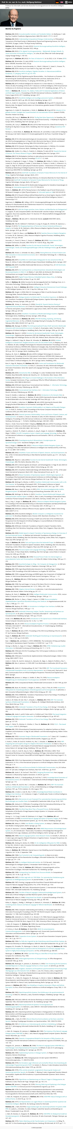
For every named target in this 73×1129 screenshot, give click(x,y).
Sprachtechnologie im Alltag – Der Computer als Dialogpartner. (38, 564)
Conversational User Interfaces (28, 390)
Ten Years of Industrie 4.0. (37, 58)
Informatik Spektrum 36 (46, 192)
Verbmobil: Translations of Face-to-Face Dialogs (33, 719)
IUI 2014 (38, 158)
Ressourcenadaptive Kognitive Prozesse (37, 624)
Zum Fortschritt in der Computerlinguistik (32, 855)
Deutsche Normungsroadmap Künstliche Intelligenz (49, 46)
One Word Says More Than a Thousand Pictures (33, 809)
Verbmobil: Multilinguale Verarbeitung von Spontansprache (44, 636)
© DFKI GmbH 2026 (37, 1127)
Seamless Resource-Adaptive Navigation (53, 233)
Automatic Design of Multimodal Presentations (33, 736)
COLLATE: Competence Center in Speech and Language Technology (36, 433)
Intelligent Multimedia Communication (45, 594)
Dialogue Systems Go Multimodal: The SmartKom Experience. (38, 297)
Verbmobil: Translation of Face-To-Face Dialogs (33, 707)
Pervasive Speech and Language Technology (32, 550)
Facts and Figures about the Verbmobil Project (39, 542)
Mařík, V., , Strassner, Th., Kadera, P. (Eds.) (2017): (25, 91)
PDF (64, 58)
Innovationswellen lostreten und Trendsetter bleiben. (35, 34)
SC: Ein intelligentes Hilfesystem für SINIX (47, 843)
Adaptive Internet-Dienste (27, 589)
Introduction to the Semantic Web (51, 395)
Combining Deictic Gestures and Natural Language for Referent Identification (29, 905)
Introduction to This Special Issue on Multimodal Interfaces (48, 618)
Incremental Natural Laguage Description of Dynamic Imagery (39, 818)
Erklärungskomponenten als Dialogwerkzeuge (33, 958)
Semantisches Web (25, 373)
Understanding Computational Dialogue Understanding (36, 39)
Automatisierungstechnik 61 (22, 187)
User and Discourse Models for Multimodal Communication (37, 767)
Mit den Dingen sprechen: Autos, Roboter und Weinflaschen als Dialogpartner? (43, 209)
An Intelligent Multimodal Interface (29, 862)
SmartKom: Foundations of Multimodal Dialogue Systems (39, 314)
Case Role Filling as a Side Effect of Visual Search (43, 953)
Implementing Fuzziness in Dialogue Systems (33, 1053)
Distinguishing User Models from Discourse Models (35, 872)
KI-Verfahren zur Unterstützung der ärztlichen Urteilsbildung (37, 1024)
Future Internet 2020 (55, 240)
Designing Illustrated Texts (45, 772)
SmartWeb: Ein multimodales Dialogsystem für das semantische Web (40, 260)
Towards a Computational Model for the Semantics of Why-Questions (40, 1038)
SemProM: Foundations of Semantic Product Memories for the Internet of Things (39, 180)
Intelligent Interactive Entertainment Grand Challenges (50, 287)
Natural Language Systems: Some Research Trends (34, 836)
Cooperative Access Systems (27, 936)
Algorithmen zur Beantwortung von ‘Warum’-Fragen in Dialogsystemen (40, 1079)
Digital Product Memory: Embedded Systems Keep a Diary (37, 277)
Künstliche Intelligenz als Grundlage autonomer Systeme (36, 98)
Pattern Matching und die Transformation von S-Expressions (37, 1121)
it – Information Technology (58, 385)
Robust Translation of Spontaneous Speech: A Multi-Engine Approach (40, 475)
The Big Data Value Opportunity (44, 117)
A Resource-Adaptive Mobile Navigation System (45, 445)
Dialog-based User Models (33, 897)
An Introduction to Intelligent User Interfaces (41, 606)
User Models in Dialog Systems (34, 823)
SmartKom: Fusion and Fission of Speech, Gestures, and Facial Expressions (42, 452)
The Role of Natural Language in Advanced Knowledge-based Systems (40, 892)
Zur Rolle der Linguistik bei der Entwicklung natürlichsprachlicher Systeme (41, 941)
